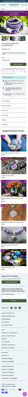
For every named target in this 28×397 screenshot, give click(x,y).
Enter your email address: (8, 294)
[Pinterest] (16, 308)
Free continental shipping (10, 87)
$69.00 (2, 246)
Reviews (4, 339)
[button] (24, 136)
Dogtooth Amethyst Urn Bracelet (9, 245)
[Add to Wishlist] (25, 44)
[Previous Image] (2, 25)
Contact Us (5, 355)
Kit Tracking (6, 342)
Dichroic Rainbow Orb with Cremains (10, 153)
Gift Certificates (7, 325)
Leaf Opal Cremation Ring (7, 175)
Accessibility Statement (9, 378)
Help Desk (5, 352)
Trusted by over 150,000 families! (10, 12)
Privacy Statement (8, 369)
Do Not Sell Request (8, 375)
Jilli (12, 77)
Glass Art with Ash (8, 313)
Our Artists (5, 322)
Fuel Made (13, 386)
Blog (3, 330)
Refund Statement (7, 358)
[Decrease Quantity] (3, 64)
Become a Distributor (8, 345)
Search (2, 7)
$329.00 (3, 269)
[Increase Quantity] (8, 64)
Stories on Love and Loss (9, 333)
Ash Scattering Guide (8, 336)
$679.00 (3, 201)
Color (3, 57)
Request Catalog (11, 282)
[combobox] (14, 9)
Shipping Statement (8, 361)
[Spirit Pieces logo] (14, 5)
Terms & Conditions (8, 366)
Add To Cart (18, 64)
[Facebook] (20, 308)
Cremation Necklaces (8, 316)
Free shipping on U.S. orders (9, 1)
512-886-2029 (15, 13)
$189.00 (3, 154)
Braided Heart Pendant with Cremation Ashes (12, 222)
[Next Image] (25, 25)
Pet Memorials (6, 319)
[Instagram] (11, 308)
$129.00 (3, 177)
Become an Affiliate (8, 347)
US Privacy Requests (8, 372)
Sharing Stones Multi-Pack (8, 267)
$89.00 (2, 224)
